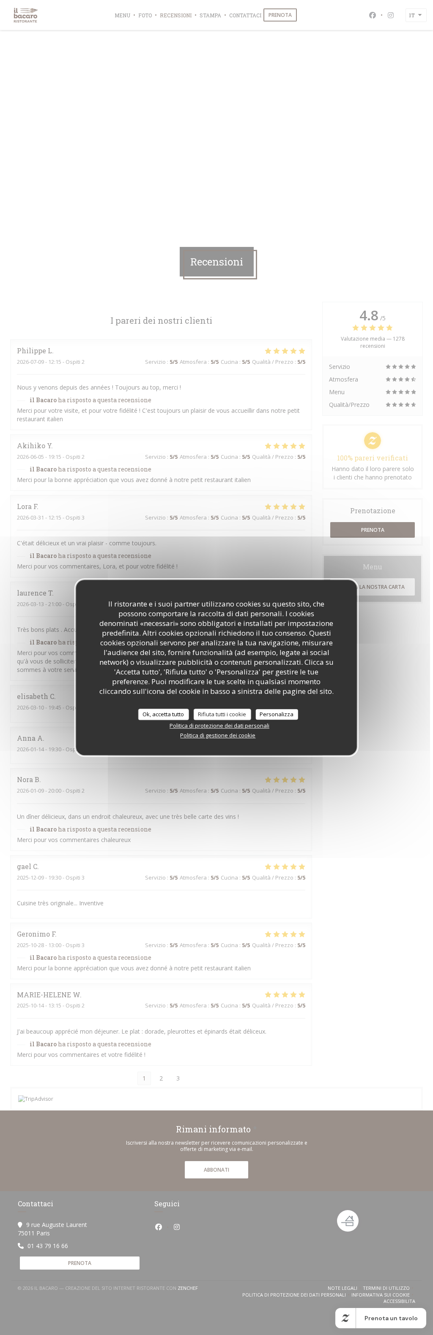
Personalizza (276, 714)
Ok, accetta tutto (163, 714)
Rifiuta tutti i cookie (222, 714)
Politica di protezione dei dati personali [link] (219, 725)
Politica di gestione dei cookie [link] (217, 735)
